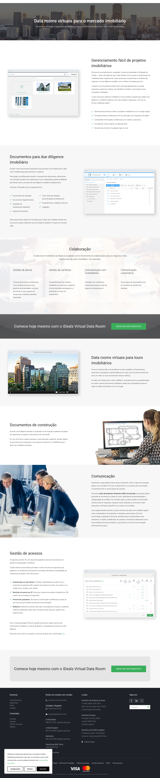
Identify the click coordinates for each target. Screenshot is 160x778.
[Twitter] (141, 700)
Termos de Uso (117, 763)
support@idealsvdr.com (57, 714)
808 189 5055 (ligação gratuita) (58, 731)
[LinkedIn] (136, 700)
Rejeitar (30, 769)
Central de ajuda (16, 724)
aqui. (63, 634)
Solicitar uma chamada (57, 700)
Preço (12, 705)
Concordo (43, 769)
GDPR (108, 763)
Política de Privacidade (66, 763)
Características (15, 700)
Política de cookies (83, 763)
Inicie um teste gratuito (128, 326)
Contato (13, 708)
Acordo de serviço (98, 763)
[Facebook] (131, 700)
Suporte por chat (54, 708)
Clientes (13, 719)
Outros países (53, 752)
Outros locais (89, 742)
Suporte (13, 722)
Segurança (14, 703)
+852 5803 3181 (52, 747)
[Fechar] (50, 751)
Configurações (15, 769)
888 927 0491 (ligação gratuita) (58, 722)
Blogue (12, 727)
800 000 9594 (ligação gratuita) (58, 739)
